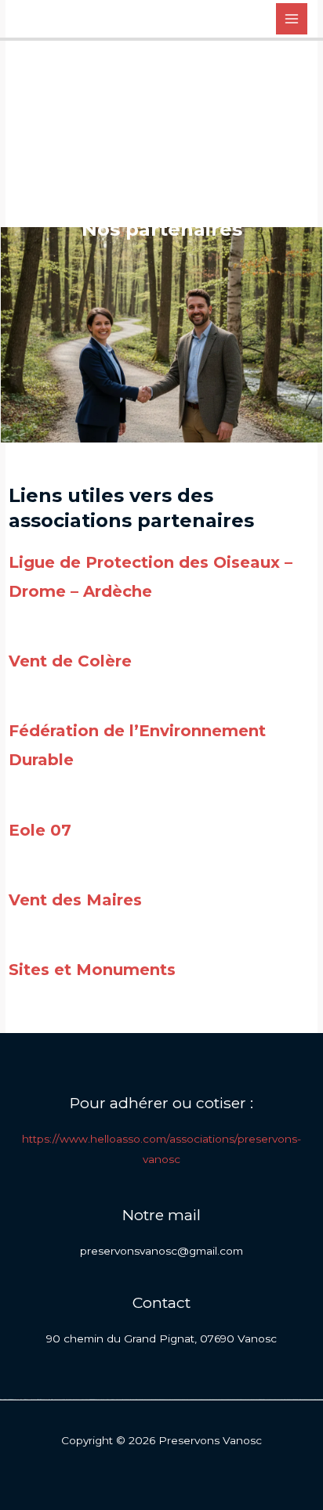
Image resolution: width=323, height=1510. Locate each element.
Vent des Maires (75, 899)
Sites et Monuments (92, 969)
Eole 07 (40, 830)
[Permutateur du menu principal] (292, 19)
